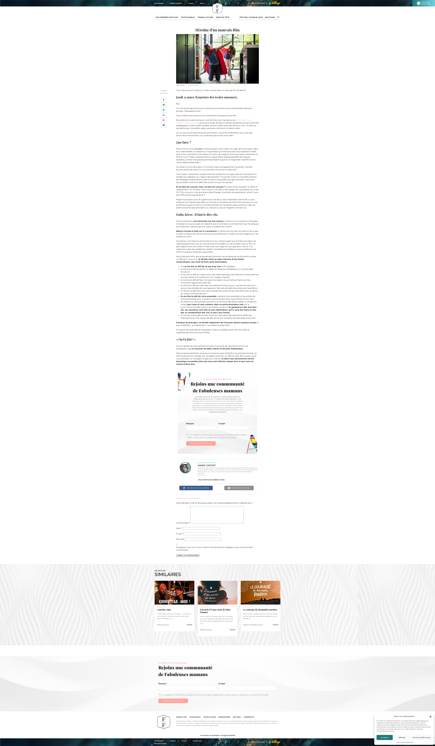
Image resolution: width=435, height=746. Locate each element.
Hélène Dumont (163, 624)
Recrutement (197, 741)
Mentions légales (160, 743)
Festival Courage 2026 (251, 17)
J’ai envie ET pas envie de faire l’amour (215, 610)
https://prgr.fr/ (202, 475)
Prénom (190, 424)
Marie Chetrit (180, 85)
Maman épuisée (224, 717)
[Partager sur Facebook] (163, 99)
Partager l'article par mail (240, 488)
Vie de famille (188, 17)
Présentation (159, 3)
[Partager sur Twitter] (163, 109)
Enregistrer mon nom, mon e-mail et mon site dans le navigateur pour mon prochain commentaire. (214, 548)
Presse (202, 3)
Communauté (248, 717)
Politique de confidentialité (404, 742)
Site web (180, 539)
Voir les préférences (421, 737)
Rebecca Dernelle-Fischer (253, 624)
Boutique (270, 17)
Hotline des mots (176, 3)
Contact (191, 3)
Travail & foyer (205, 17)
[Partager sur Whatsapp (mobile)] (163, 104)
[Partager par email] (163, 120)
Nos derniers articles (167, 17)
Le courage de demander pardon (260, 609)
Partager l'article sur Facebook (197, 488)
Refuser (402, 737)
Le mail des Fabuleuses (257, 3)
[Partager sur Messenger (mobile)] (163, 125)
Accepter (385, 737)
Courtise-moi (164, 609)
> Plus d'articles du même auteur (211, 480)
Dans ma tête (222, 17)
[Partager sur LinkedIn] (163, 115)
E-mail (222, 424)
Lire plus (189, 624)
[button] (430, 716)
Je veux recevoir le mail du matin (201, 443)
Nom (179, 528)
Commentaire (183, 523)
